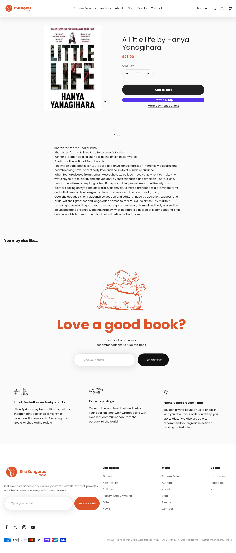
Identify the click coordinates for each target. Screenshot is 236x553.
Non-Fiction (111, 483)
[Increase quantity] (148, 73)
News (106, 509)
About (119, 8)
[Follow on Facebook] (6, 527)
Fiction (107, 476)
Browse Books (83, 8)
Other (107, 502)
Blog (130, 8)
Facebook (217, 483)
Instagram (218, 476)
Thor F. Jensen (224, 539)
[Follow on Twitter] (15, 527)
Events (142, 8)
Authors (105, 8)
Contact (156, 8)
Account (202, 8)
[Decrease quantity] (127, 73)
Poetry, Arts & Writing (117, 496)
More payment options (163, 106)
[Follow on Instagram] (24, 527)
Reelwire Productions (187, 539)
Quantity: (128, 66)
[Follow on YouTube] (33, 527)
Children (108, 489)
